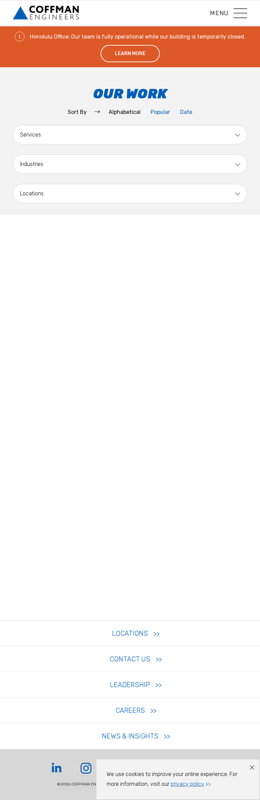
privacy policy (187, 784)
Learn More (130, 53)
